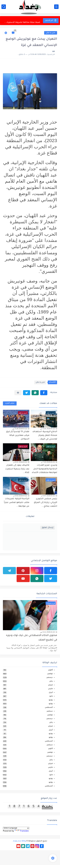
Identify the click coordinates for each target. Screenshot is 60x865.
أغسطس (49, 707)
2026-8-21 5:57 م (48, 496)
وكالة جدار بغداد (19, 841)
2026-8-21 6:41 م (20, 462)
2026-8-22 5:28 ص (19, 429)
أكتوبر (50, 670)
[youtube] (23, 578)
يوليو (51, 704)
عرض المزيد (9, 403)
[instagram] (36, 570)
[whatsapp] (36, 578)
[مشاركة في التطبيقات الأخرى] (18, 392)
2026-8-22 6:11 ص (47, 632)
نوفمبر (50, 674)
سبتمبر (50, 711)
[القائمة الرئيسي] (56, 6)
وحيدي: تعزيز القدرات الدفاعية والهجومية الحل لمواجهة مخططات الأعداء (44, 469)
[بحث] (3, 6)
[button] (43, 392)
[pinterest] (23, 570)
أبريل (51, 693)
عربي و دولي (50, 33)
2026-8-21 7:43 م (48, 462)
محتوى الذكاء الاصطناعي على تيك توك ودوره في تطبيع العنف (31, 637)
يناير (51, 681)
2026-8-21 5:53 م (20, 496)
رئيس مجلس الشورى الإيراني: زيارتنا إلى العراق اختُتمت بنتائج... (45, 502)
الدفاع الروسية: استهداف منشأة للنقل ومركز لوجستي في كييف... (44, 435)
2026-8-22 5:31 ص (47, 429)
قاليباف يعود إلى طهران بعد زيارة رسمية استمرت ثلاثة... (17, 469)
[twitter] (50, 578)
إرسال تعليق (47, 528)
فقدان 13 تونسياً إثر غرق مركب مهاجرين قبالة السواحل (17, 435)
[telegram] (9, 570)
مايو (51, 696)
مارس (50, 689)
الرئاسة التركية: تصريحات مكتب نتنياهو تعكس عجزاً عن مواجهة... (16, 502)
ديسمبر (50, 678)
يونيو (51, 700)
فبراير (50, 685)
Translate (24, 831)
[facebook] (50, 570)
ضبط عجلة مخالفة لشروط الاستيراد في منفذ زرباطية (21, 20)
